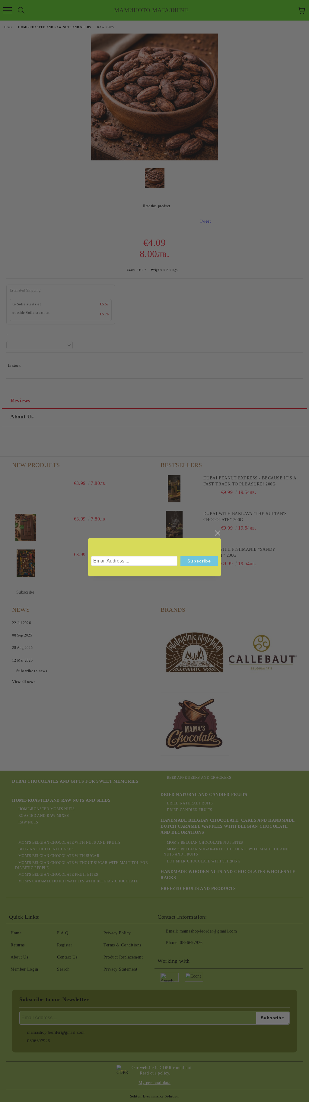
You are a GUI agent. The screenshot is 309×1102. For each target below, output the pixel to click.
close (217, 533)
